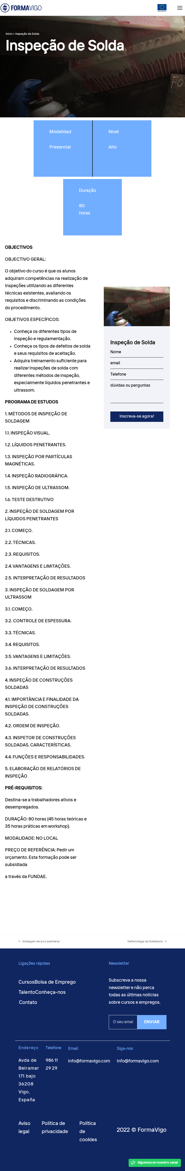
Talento (26, 992)
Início (9, 34)
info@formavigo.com (89, 1061)
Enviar (152, 1022)
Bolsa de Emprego (55, 982)
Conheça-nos (50, 992)
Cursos (26, 982)
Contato (28, 1002)
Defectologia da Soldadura (145, 941)
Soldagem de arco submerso (41, 941)
